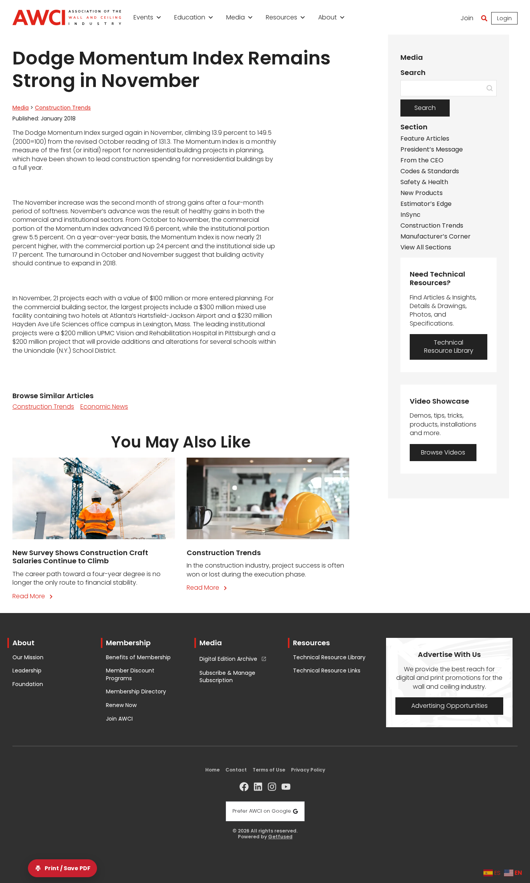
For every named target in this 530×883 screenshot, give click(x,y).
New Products (421, 193)
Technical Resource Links (326, 670)
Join (467, 18)
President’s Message (431, 149)
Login (504, 18)
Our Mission (27, 657)
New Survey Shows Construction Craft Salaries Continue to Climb (80, 557)
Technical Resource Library (329, 657)
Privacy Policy (308, 769)
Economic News (104, 406)
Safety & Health (424, 182)
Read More (34, 596)
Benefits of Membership (138, 657)
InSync (410, 215)
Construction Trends (63, 107)
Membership (128, 643)
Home (212, 769)
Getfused (280, 836)
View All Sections (425, 247)
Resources (281, 17)
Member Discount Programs (130, 674)
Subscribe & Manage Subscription (227, 676)
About (327, 17)
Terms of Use (269, 769)
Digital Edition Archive (228, 659)
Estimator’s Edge (426, 204)
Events (143, 17)
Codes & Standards (429, 171)
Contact (236, 769)
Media (235, 17)
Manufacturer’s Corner (435, 236)
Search (425, 107)
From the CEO (421, 160)
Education (189, 17)
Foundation (27, 684)
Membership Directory (136, 691)
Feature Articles (424, 139)
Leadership (27, 670)
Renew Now (121, 705)
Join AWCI (119, 719)
